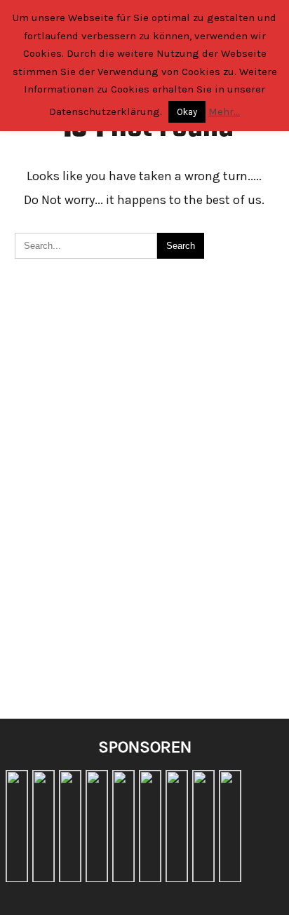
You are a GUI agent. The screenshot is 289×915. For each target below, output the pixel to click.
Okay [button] (187, 112)
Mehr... (224, 111)
